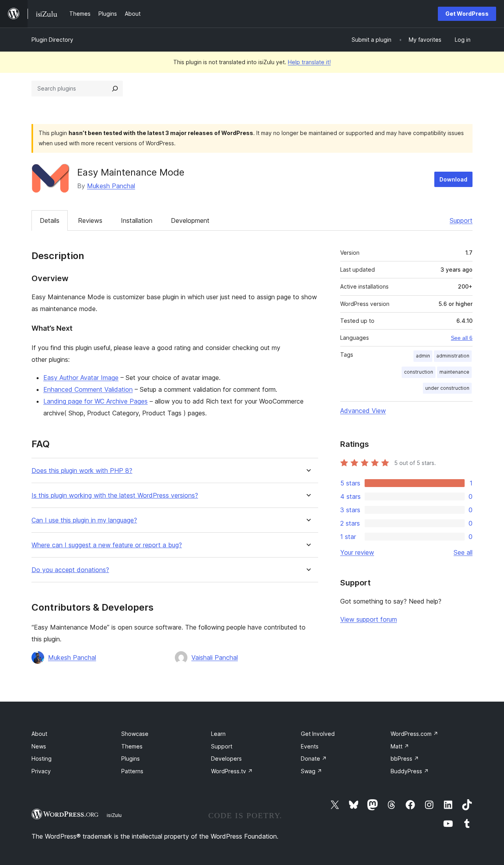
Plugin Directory (52, 39)
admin (423, 356)
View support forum (368, 619)
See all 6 (461, 338)
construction (418, 372)
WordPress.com (414, 733)
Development (190, 220)
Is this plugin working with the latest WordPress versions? (115, 495)
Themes (132, 746)
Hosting (42, 758)
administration (452, 356)
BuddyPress (410, 771)
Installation (136, 220)
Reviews (90, 220)
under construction (447, 388)
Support (461, 220)
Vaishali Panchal (214, 657)
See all (463, 552)
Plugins (130, 758)
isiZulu (114, 815)
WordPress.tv (232, 771)
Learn (218, 733)
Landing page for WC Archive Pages (95, 401)
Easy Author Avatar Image (81, 378)
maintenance (454, 372)
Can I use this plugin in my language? (84, 520)
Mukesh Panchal (111, 186)
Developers (226, 758)
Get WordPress (467, 13)
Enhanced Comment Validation (88, 389)
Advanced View (363, 411)
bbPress (405, 758)
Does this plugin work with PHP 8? (82, 470)
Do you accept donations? (70, 570)
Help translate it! (309, 62)
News (39, 746)
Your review (357, 552)
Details (49, 220)
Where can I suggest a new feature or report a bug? (107, 545)
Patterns (132, 771)
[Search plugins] (115, 88)
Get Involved (318, 733)
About (39, 733)
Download (453, 179)
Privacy (41, 771)
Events (310, 746)
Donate (314, 758)
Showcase (134, 733)
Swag (311, 771)
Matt (400, 746)
